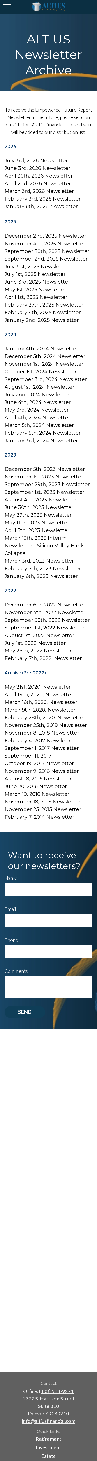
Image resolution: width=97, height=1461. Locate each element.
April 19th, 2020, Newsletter (39, 695)
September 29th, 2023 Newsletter (47, 484)
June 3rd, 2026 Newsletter (37, 168)
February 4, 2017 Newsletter (39, 740)
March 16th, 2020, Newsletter (41, 702)
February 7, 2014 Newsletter (41, 817)
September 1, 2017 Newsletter (42, 748)
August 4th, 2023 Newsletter (40, 500)
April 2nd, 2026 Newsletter (38, 183)
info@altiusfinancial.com (48, 1421)
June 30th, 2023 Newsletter (39, 507)
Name (11, 878)
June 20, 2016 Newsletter (36, 786)
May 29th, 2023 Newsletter (38, 515)
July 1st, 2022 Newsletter (35, 643)
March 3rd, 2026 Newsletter (39, 191)
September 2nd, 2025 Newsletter (46, 259)
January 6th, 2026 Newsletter (41, 206)
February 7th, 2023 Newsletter (43, 569)
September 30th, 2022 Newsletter (47, 620)
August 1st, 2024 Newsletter (39, 387)
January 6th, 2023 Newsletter (41, 576)
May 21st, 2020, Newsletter (38, 687)
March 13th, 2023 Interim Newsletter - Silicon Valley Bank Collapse (44, 545)
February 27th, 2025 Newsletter (44, 305)
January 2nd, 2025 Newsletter (42, 320)
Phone (11, 940)
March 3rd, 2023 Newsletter (39, 561)
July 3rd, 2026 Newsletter (36, 161)
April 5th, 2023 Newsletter (37, 530)
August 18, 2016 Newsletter (38, 779)
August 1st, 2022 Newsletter (39, 635)
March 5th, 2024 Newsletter (39, 425)
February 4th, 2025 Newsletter (43, 312)
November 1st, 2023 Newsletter (44, 477)
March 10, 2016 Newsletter (37, 794)
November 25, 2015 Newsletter (43, 809)
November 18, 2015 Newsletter (43, 802)
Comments (16, 971)
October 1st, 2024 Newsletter (41, 372)
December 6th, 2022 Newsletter (45, 605)
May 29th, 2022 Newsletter (38, 651)
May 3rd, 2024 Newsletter (37, 410)
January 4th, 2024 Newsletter (41, 349)
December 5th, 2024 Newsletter (45, 356)
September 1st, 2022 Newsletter (45, 628)
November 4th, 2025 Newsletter (45, 244)
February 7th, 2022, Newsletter (43, 658)
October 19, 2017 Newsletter (39, 763)
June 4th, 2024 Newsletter (38, 402)
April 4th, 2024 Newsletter (37, 418)
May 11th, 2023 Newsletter (37, 523)
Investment (48, 1447)
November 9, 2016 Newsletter (42, 771)
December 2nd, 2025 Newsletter (45, 236)
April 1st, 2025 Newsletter (36, 297)
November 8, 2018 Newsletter (42, 733)
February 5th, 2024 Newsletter (43, 433)
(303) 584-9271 (56, 1391)
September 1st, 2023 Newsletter (45, 492)
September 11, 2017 (28, 756)
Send (25, 1012)
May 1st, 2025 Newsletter (35, 289)
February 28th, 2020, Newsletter (45, 718)
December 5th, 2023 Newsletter (45, 469)
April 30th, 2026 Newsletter (39, 176)
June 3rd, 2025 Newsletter (37, 282)
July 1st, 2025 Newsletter (35, 274)
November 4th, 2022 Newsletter (45, 612)
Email (10, 909)
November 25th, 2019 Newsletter (46, 725)
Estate (48, 1456)
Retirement (48, 1439)
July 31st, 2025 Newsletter (37, 267)
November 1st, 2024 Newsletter (44, 364)
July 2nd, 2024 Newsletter (37, 395)
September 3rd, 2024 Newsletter (46, 379)
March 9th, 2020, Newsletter (40, 710)
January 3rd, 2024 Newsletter (41, 440)
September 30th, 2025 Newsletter (47, 251)
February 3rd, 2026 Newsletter (43, 199)
